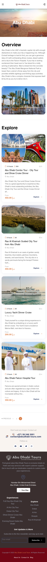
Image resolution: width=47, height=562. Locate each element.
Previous (7, 418)
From (7, 195)
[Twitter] (26, 446)
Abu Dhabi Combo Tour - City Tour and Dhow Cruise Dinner (21, 171)
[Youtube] (21, 446)
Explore (37, 197)
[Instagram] (31, 446)
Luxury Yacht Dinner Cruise (18, 312)
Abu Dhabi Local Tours (22, 552)
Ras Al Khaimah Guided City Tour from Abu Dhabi (21, 243)
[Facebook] (15, 446)
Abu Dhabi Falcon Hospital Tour (20, 378)
